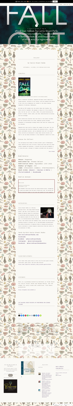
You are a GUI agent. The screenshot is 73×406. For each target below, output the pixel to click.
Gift (55, 1)
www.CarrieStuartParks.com (28, 235)
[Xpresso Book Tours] (28, 374)
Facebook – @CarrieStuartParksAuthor (32, 243)
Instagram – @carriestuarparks (30, 241)
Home (61, 4)
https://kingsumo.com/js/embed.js (26, 289)
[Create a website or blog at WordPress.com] (2, 404)
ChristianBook (24, 172)
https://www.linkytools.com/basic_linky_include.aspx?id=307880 (34, 264)
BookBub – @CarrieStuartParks (29, 239)
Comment (51, 353)
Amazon (32, 170)
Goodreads (37, 172)
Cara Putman (52, 151)
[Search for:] (69, 4)
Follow (10, 375)
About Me (66, 4)
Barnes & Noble (43, 170)
